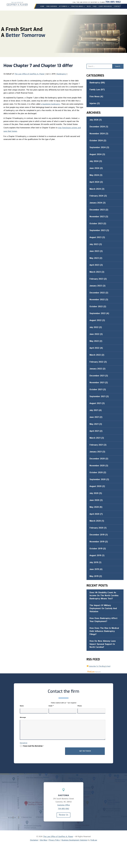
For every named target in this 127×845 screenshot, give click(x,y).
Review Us (63, 814)
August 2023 (95, 237)
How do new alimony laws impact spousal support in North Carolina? (102, 644)
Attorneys (63, 6)
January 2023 (95, 285)
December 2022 (97, 292)
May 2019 (94, 576)
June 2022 (94, 334)
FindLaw (93, 840)
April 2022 (94, 348)
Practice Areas (77, 6)
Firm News (94, 96)
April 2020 (94, 514)
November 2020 (97, 465)
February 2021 (96, 445)
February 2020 (96, 527)
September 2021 (97, 396)
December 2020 (97, 458)
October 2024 (96, 140)
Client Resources (105, 6)
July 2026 (93, 119)
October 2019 (95, 548)
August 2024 (95, 154)
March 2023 (95, 272)
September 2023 (97, 230)
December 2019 (96, 534)
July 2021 (93, 410)
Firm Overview (51, 6)
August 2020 (95, 486)
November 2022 (97, 299)
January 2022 (95, 368)
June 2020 (94, 500)
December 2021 (96, 375)
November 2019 (96, 541)
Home (42, 6)
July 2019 (93, 562)
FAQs (94, 6)
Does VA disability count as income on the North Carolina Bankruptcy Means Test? (103, 595)
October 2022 (96, 306)
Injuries (92, 103)
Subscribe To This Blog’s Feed (99, 666)
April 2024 (94, 182)
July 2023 (93, 244)
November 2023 (97, 216)
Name (22, 706)
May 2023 (94, 258)
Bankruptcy (61, 74)
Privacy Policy (54, 840)
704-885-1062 (113, 2)
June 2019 (94, 569)
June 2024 (94, 168)
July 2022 (93, 327)
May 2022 (94, 341)
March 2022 (95, 355)
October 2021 (95, 389)
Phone (79, 706)
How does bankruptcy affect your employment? (103, 620)
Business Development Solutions (74, 840)
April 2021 (94, 431)
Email (51, 706)
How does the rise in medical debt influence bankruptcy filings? (104, 631)
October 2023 (96, 223)
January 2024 (95, 202)
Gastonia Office (63, 805)
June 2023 (94, 251)
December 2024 (97, 126)
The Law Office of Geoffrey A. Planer (29, 74)
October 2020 (96, 472)
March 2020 (95, 521)
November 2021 (96, 382)
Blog (89, 6)
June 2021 (94, 417)
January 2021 (95, 451)
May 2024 (94, 175)
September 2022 (97, 313)
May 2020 (94, 507)
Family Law (94, 89)
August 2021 (95, 403)
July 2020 (93, 493)
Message (23, 717)
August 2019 (95, 555)
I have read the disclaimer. (33, 746)
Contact (117, 6)
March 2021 (95, 438)
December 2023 (97, 209)
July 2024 (94, 161)
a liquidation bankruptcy (50, 104)
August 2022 (95, 320)
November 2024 (97, 133)
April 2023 (94, 265)
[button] (125, 831)
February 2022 (96, 362)
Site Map (43, 840)
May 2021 (94, 424)
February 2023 (96, 279)
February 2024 (96, 195)
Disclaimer (23, 743)
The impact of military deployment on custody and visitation (103, 608)
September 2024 (97, 147)
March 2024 (95, 189)
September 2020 (97, 479)
